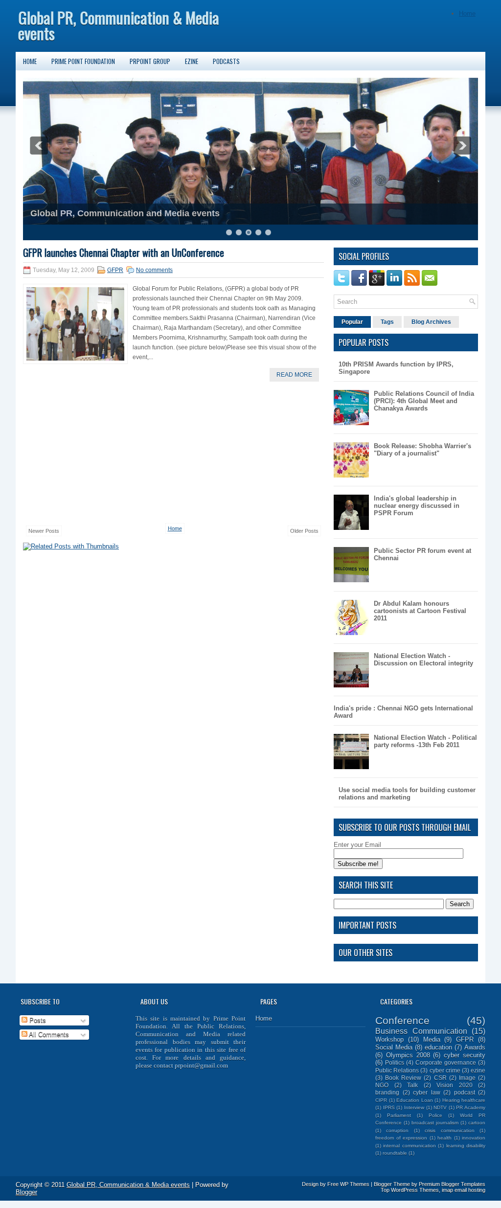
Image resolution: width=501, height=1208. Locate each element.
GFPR (115, 270)
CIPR (381, 1100)
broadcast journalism (434, 1122)
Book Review (403, 1077)
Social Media (393, 1047)
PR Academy (470, 1107)
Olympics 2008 (408, 1055)
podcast (464, 1092)
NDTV (440, 1107)
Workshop (389, 1039)
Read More (294, 374)
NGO (381, 1085)
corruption (397, 1130)
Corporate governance (445, 1062)
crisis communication (449, 1130)
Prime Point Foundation (83, 61)
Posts (36, 1020)
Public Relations (397, 1070)
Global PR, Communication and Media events (125, 213)
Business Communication (421, 1031)
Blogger (26, 1192)
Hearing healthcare (464, 1100)
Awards (474, 1047)
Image (467, 1077)
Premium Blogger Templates (452, 1184)
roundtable (395, 1153)
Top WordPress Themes (410, 1190)
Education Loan (414, 1100)
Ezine (191, 61)
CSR (440, 1077)
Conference (402, 1020)
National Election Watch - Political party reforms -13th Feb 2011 (425, 741)
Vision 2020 (454, 1085)
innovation (473, 1137)
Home (467, 13)
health (444, 1137)
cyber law (426, 1092)
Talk (412, 1085)
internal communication (409, 1145)
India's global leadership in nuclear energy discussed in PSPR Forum (416, 506)
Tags (387, 322)
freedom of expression (401, 1137)
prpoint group (150, 61)
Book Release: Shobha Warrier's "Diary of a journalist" (422, 449)
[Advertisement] (96, 452)
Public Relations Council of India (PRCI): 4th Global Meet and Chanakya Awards (424, 401)
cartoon (476, 1122)
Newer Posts (43, 531)
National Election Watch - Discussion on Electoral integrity (423, 659)
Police (435, 1115)
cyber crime (445, 1070)
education (438, 1047)
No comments (154, 270)
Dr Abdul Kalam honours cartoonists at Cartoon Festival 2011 (420, 611)
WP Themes (354, 1184)
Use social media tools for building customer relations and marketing (407, 793)
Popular (352, 322)
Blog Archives (431, 322)
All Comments (48, 1034)
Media (431, 1039)
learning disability (465, 1145)
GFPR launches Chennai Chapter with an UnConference (123, 252)
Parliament (399, 1115)
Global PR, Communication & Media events (118, 25)
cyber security (464, 1055)
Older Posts (304, 531)
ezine (478, 1070)
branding (387, 1092)
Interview (414, 1107)
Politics (394, 1062)
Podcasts (226, 61)
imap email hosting (463, 1190)
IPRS (389, 1107)
